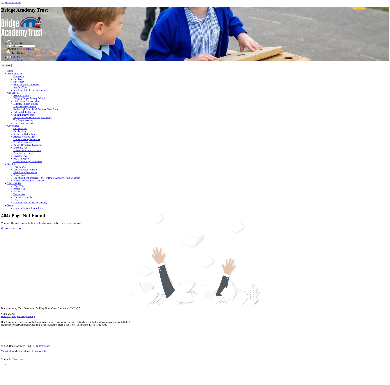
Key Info (11, 164)
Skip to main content (11, 2)
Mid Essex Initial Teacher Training (30, 90)
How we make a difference (26, 84)
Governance (13, 125)
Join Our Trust (20, 87)
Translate (30, 48)
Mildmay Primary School (25, 103)
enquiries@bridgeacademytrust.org (18, 316)
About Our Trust (15, 73)
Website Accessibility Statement (28, 180)
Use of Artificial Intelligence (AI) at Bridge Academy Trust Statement (46, 178)
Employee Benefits (22, 197)
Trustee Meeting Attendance (26, 139)
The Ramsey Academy (24, 123)
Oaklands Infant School (24, 112)
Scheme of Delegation (24, 134)
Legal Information (41, 346)
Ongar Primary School (24, 114)
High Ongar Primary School (27, 101)
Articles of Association (24, 136)
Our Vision (18, 82)
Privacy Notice (20, 175)
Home (10, 71)
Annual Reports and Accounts (27, 145)
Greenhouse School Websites (33, 351)
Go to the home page (11, 228)
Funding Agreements (23, 153)
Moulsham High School (24, 106)
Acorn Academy (21, 95)
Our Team (18, 79)
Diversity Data (20, 156)
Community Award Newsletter (28, 208)
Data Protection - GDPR (25, 169)
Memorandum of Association (27, 150)
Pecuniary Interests (22, 142)
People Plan (19, 189)
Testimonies (19, 194)
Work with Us (14, 183)
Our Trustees (19, 131)
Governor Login (15, 60)
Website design (8, 351)
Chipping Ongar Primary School (29, 98)
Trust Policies (19, 167)
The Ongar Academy (23, 120)
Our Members (20, 128)
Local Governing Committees (27, 161)
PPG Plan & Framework (25, 172)
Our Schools (13, 92)
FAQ (15, 200)
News (10, 205)
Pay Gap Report (21, 158)
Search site (6, 359)
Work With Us (20, 186)
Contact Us (18, 76)
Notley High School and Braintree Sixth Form (35, 109)
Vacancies (18, 191)
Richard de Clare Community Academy (32, 117)
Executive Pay (20, 147)
